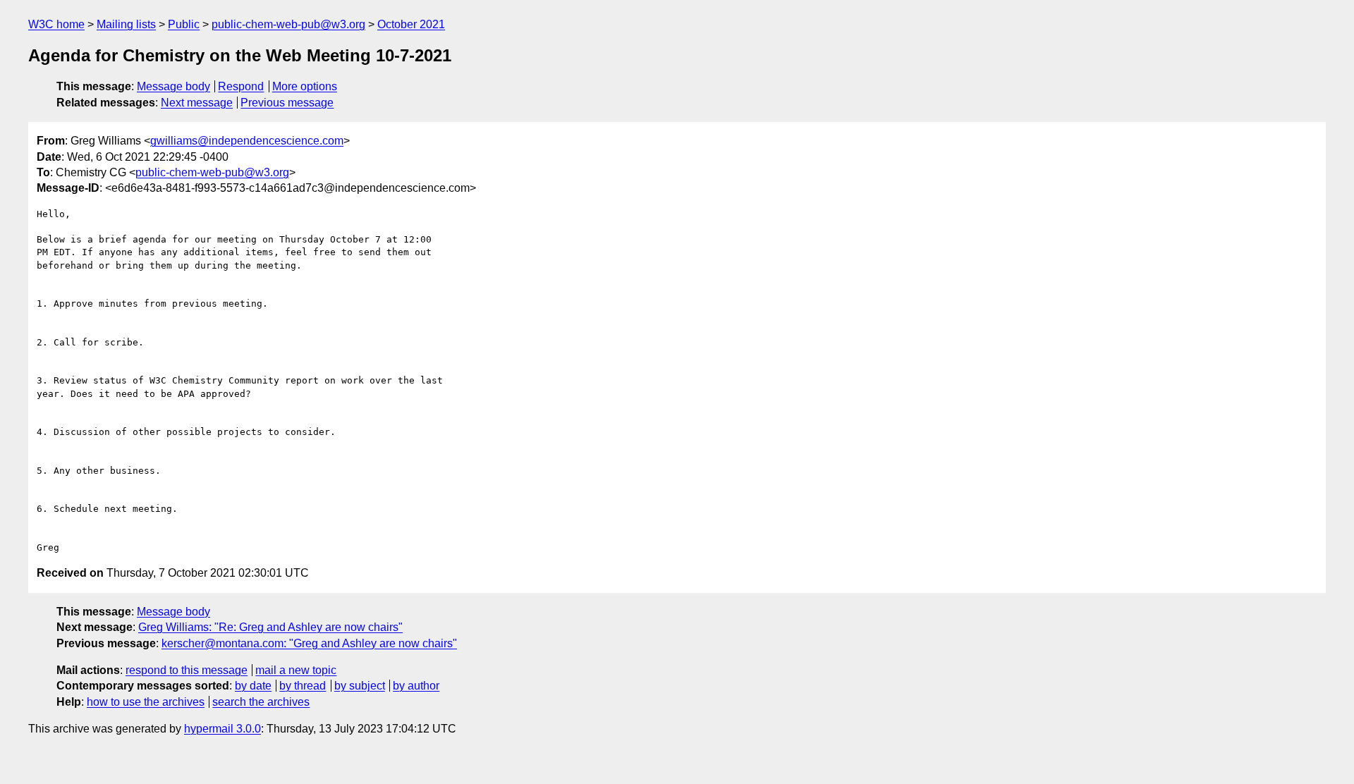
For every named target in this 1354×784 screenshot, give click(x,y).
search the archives (261, 702)
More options (304, 86)
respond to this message (187, 670)
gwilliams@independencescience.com (246, 141)
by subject (359, 686)
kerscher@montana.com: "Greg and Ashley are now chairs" (309, 643)
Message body (173, 86)
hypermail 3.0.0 (222, 729)
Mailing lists (126, 24)
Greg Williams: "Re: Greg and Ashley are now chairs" (270, 627)
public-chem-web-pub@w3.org (288, 24)
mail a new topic (295, 670)
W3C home (56, 24)
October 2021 (411, 24)
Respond (241, 86)
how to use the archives (146, 702)
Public (184, 24)
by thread (302, 686)
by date (253, 686)
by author (416, 686)
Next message (197, 103)
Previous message (287, 103)
